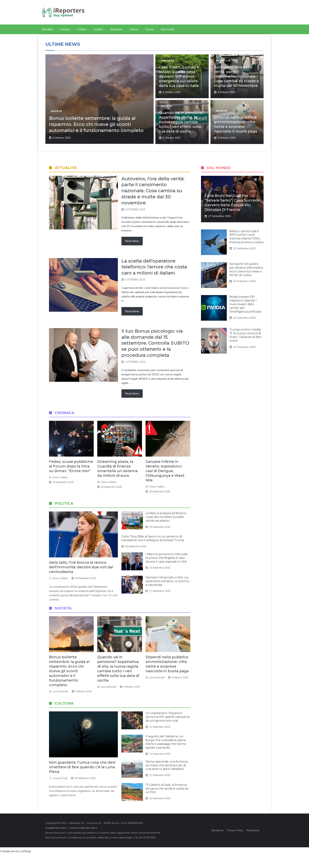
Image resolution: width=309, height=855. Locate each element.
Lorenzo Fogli (60, 778)
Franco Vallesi (60, 477)
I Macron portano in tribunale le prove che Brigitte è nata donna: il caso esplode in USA (167, 557)
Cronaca (65, 29)
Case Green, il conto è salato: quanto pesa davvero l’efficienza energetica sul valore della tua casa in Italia (179, 76)
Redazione (253, 830)
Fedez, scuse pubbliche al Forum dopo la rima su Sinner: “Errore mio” (71, 466)
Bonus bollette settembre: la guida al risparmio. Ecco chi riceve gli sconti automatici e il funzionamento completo (96, 124)
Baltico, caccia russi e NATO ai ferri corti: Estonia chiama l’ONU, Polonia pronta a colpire (246, 236)
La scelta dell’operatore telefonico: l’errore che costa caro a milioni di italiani (154, 267)
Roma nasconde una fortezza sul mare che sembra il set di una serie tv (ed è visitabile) (167, 765)
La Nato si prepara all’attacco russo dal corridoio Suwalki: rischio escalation (166, 516)
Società (98, 29)
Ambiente (116, 29)
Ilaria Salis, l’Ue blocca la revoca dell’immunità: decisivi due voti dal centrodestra (81, 567)
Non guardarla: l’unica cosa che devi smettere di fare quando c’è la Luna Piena (82, 767)
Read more (132, 241)
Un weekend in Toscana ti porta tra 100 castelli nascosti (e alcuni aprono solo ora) (168, 716)
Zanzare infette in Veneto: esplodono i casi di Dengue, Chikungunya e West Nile (165, 470)
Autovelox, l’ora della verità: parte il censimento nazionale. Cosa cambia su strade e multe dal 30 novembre (236, 76)
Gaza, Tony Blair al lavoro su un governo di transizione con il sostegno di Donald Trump (152, 538)
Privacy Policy (235, 830)
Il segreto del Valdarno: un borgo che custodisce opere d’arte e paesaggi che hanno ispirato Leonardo (166, 742)
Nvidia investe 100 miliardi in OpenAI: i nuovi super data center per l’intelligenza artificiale (245, 304)
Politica (81, 29)
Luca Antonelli (60, 691)
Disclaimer (217, 830)
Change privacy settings (15, 851)
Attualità (47, 29)
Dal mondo (167, 29)
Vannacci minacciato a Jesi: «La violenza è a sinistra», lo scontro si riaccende (167, 581)
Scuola (149, 29)
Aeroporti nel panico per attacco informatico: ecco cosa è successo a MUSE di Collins (246, 269)
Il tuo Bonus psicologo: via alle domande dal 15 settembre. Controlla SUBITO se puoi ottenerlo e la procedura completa (155, 343)
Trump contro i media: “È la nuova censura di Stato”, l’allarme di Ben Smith (245, 335)
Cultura (133, 29)
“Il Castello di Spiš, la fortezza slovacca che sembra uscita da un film (167, 788)
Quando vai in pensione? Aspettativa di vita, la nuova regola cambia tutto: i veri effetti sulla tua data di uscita (181, 122)
